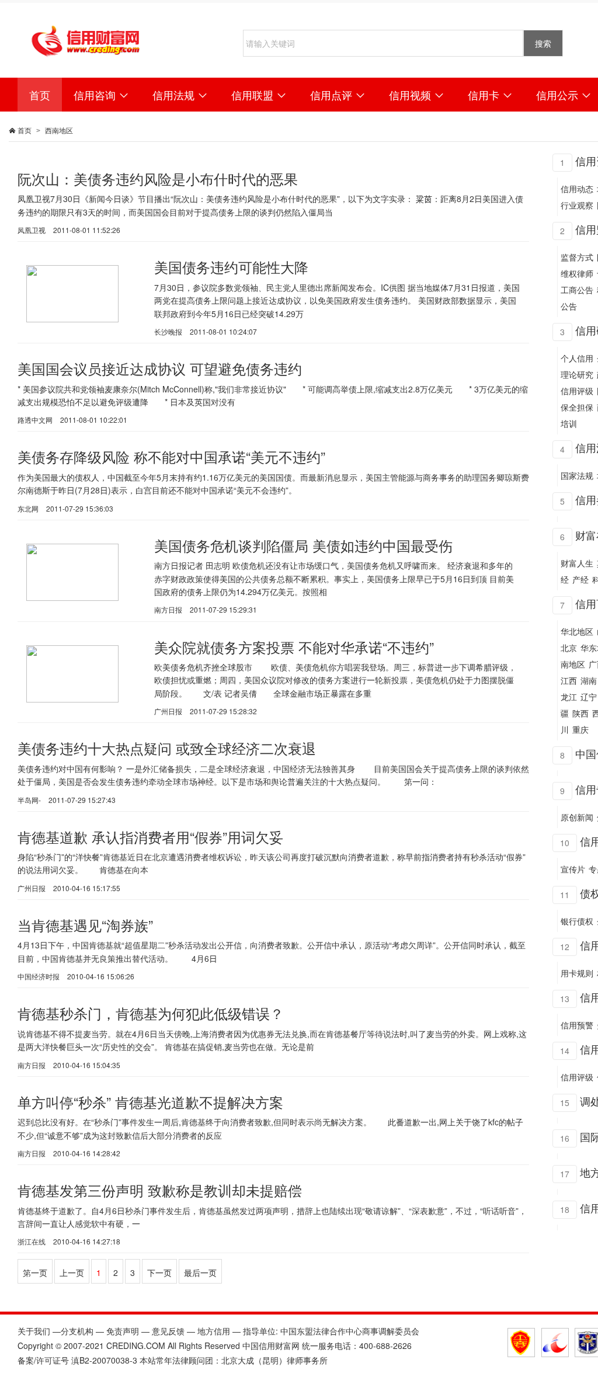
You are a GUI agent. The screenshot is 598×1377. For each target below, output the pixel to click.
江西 (569, 680)
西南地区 (59, 130)
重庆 (580, 729)
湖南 (588, 680)
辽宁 (588, 697)
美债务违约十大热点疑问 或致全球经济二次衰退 (167, 748)
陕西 (580, 713)
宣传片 (573, 869)
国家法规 (577, 475)
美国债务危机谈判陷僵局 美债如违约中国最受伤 (303, 545)
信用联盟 (259, 94)
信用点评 (338, 94)
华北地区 (577, 631)
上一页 (72, 1272)
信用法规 (180, 94)
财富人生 (577, 563)
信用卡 (490, 94)
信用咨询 (101, 94)
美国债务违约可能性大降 (231, 266)
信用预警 (577, 1025)
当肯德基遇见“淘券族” (85, 924)
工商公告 (577, 289)
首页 (39, 94)
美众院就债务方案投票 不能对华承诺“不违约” (294, 647)
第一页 (35, 1272)
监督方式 (577, 257)
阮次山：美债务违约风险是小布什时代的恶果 (158, 178)
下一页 (159, 1272)
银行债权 (577, 921)
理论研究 (577, 374)
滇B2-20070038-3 (104, 1360)
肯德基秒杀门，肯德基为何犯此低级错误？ (151, 1013)
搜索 (543, 43)
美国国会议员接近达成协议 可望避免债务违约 (160, 368)
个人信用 (577, 358)
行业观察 (577, 205)
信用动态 (577, 188)
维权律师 (577, 273)
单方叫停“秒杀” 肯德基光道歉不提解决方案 (150, 1101)
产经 (580, 579)
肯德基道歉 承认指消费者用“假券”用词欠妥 (150, 836)
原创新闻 (577, 817)
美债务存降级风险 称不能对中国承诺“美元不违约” (171, 456)
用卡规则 (577, 973)
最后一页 (200, 1272)
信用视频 (416, 94)
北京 (569, 647)
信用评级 (577, 391)
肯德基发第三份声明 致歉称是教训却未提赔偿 (160, 1190)
